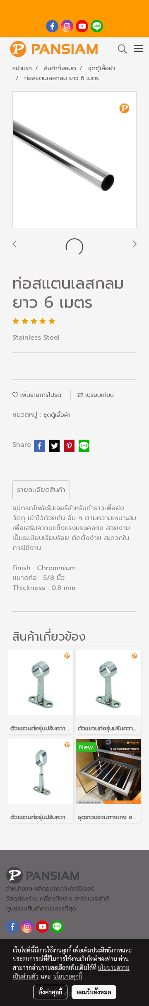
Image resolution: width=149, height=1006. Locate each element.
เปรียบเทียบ (98, 395)
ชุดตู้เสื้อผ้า (56, 415)
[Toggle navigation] (138, 49)
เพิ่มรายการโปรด (39, 395)
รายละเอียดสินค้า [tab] (41, 490)
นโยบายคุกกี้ (67, 976)
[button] (119, 49)
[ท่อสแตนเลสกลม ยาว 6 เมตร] (74, 160)
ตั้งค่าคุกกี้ (50, 992)
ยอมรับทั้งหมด (94, 992)
